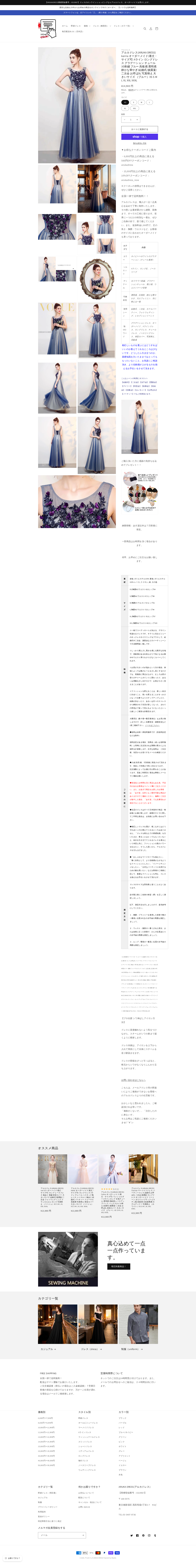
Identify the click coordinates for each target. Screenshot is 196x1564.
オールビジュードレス (88, 1423)
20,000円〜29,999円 (46, 1451)
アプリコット (124, 1456)
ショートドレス (85, 1446)
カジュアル (47, 1349)
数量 (123, 114)
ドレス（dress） (90, 1349)
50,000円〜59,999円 (46, 1465)
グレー (122, 1451)
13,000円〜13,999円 (46, 1437)
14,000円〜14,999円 (46, 1441)
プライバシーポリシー (47, 1507)
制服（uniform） (130, 1349)
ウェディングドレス (87, 1470)
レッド (122, 1427)
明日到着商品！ (118, 1266)
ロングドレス (84, 1456)
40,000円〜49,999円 (46, 1460)
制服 (40, 1502)
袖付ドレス (83, 1460)
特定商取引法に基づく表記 (49, 1521)
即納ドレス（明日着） (47, 1493)
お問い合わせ (84, 1507)
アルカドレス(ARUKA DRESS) (94, 1558)
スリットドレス (85, 1441)
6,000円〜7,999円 (45, 1418)
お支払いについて (86, 1493)
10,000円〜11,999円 (46, 1427)
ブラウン (122, 1470)
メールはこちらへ (152, 725)
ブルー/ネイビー (126, 1432)
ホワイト (122, 1446)
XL (125, 108)
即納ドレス (83, 1418)
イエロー (122, 1465)
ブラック (122, 1418)
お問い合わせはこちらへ (133, 1080)
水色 (121, 1474)
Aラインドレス (84, 1432)
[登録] (83, 1535)
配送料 (131, 90)
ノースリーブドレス (87, 1465)
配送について (84, 1497)
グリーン (122, 1437)
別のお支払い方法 (139, 143)
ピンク (122, 1441)
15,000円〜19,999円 (46, 1446)
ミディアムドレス (86, 1451)
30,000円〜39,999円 (46, 1456)
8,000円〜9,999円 (45, 1423)
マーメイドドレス (86, 1427)
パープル (122, 1423)
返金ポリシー (44, 1516)
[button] (86, 26)
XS (125, 102)
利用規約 (42, 1512)
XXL (134, 108)
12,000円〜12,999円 (46, 1432)
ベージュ (122, 1460)
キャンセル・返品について (90, 1502)
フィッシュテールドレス (89, 1437)
